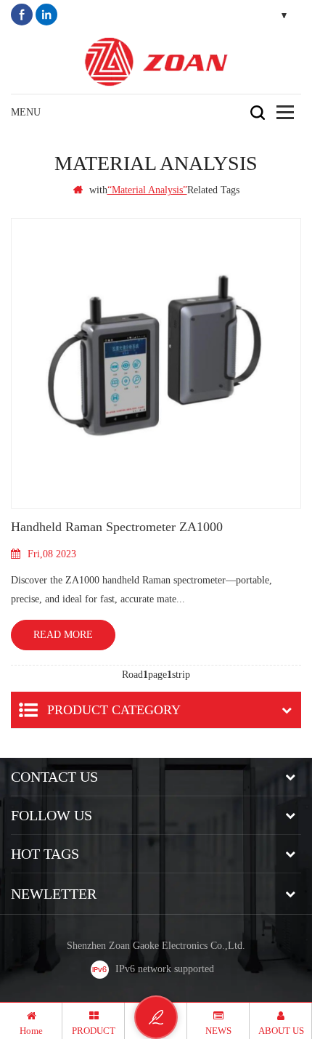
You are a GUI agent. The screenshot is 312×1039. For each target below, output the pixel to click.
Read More (63, 634)
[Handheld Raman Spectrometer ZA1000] (156, 363)
